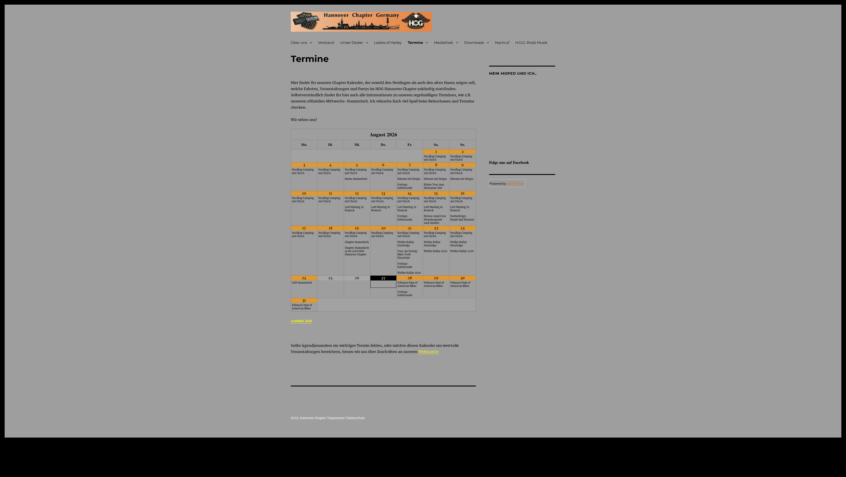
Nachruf (502, 43)
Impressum (336, 418)
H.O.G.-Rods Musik (531, 43)
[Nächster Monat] (462, 134)
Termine (415, 43)
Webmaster (429, 351)
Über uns (299, 43)
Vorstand (326, 43)
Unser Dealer (351, 43)
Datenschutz (356, 418)
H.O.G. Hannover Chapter (308, 418)
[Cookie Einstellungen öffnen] (33, 474)
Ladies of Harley (388, 43)
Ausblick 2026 (301, 320)
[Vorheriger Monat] (304, 134)
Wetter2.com (516, 183)
